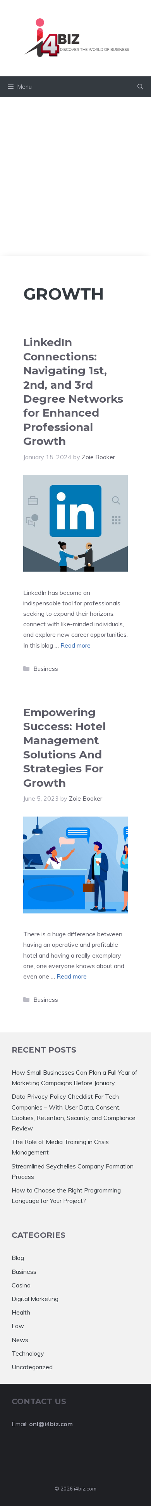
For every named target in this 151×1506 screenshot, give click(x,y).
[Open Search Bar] (140, 86)
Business (45, 668)
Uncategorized (32, 1367)
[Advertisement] (75, 176)
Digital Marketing (35, 1299)
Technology (28, 1353)
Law (18, 1326)
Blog (18, 1257)
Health (21, 1312)
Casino (21, 1285)
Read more (75, 645)
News (20, 1340)
